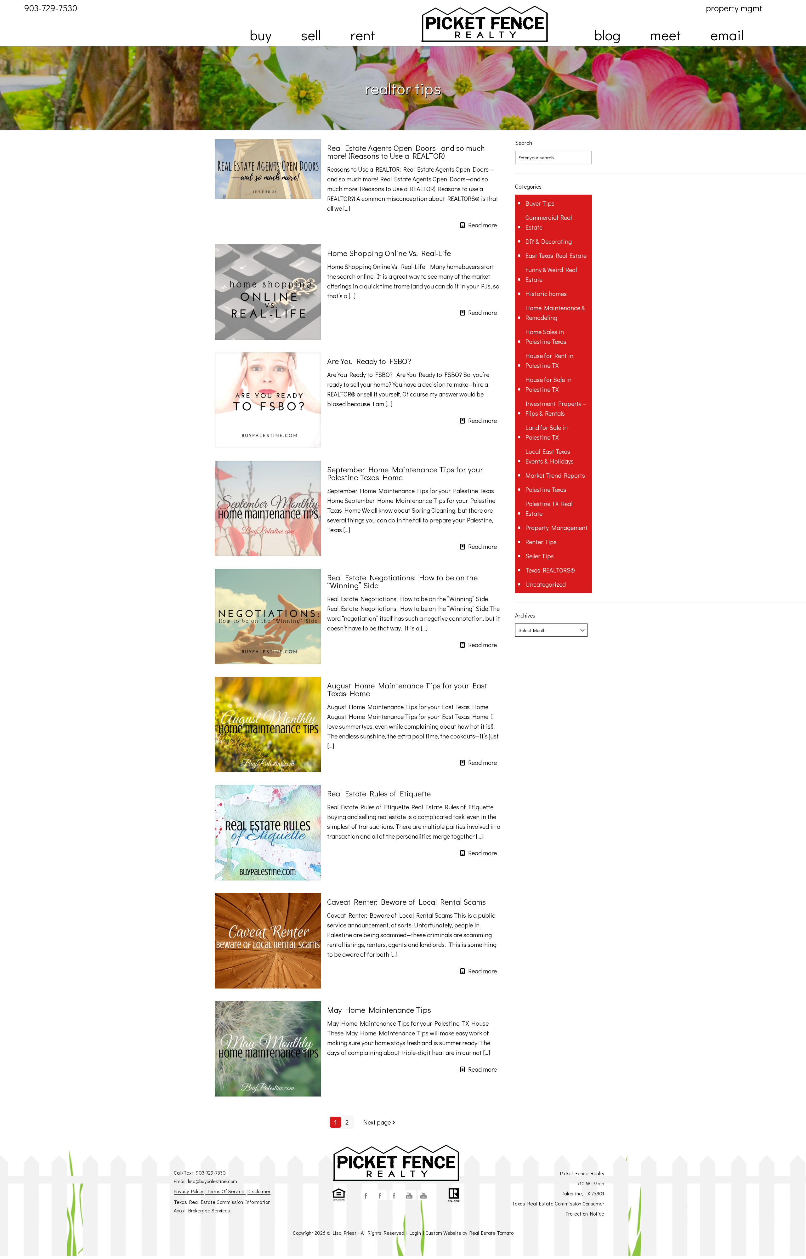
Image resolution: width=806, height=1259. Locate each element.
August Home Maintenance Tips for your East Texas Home (407, 689)
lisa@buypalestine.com (212, 1181)
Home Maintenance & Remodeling (555, 313)
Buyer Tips (539, 203)
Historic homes (546, 293)
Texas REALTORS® (550, 570)
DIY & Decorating (548, 241)
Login (416, 1232)
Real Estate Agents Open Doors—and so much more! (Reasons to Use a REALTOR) (406, 152)
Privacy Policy (189, 1191)
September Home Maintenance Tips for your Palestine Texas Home (405, 473)
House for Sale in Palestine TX (548, 384)
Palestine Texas (545, 489)
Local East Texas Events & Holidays (549, 456)
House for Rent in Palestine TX (549, 360)
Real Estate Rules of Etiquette (379, 793)
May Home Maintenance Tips (379, 1010)
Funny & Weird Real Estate (551, 274)
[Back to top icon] (775, 1246)
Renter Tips (541, 542)
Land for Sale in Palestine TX (546, 432)
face (367, 1195)
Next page (377, 1122)
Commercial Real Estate (548, 222)
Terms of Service (225, 1191)
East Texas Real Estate (556, 255)
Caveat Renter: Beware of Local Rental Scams (406, 902)
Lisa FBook (381, 1195)
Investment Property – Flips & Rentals (555, 408)
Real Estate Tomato (491, 1232)
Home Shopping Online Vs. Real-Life (389, 253)
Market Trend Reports (555, 475)
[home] (484, 24)
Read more (482, 225)
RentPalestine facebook (395, 1195)
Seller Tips (539, 556)
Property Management (556, 527)
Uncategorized (545, 584)
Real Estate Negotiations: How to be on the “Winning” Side (402, 581)
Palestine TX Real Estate (548, 508)
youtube (410, 1195)
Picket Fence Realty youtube (424, 1195)
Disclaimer (258, 1191)
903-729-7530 (211, 1172)
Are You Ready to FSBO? (369, 361)
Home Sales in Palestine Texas (545, 336)
